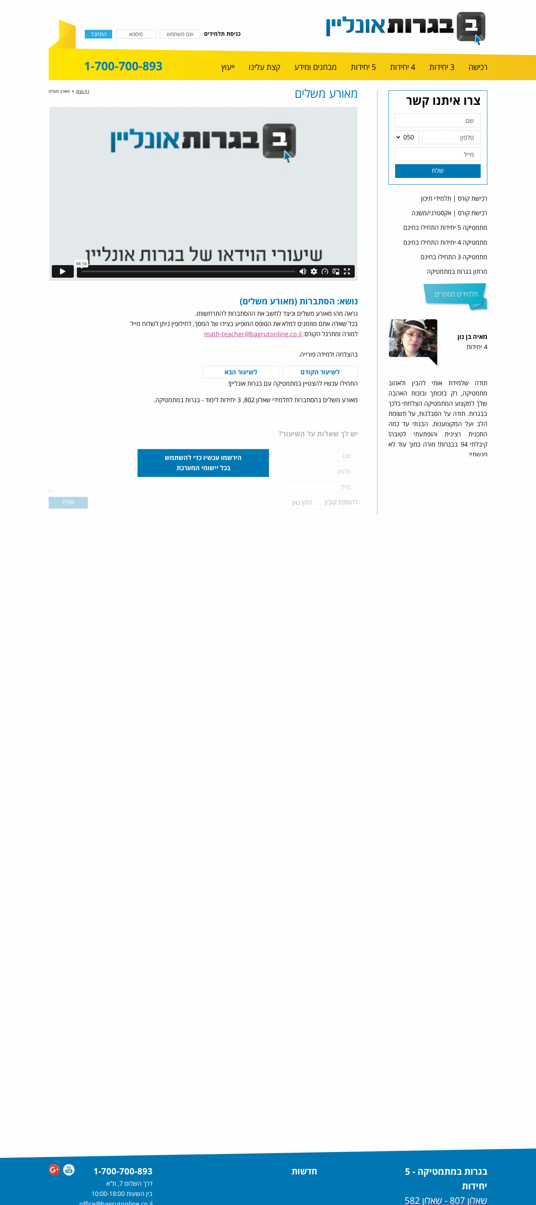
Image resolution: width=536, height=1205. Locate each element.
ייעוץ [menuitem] (228, 67)
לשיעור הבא (240, 372)
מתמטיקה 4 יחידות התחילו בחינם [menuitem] (445, 242)
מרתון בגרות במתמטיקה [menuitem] (457, 271)
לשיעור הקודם (320, 372)
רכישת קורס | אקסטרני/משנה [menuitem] (449, 213)
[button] (496, 387)
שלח (438, 170)
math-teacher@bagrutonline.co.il (253, 334)
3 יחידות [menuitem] (441, 67)
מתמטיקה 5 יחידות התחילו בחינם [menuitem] (445, 227)
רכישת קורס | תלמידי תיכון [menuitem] (454, 198)
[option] (437, 387)
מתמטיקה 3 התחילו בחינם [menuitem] (454, 257)
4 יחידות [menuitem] (402, 67)
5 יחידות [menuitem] (363, 67)
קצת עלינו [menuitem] (264, 67)
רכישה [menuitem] (478, 67)
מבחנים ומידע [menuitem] (315, 67)
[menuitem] (478, 67)
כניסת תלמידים (222, 33)
